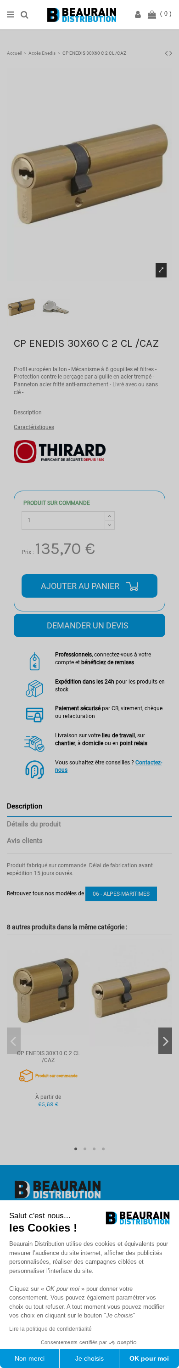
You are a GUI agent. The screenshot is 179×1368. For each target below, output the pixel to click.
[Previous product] (167, 53)
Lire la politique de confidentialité (50, 1329)
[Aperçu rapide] (48, 1043)
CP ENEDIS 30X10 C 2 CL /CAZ (48, 1056)
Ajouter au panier (81, 586)
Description (28, 412)
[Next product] (170, 53)
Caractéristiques (34, 427)
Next (165, 1041)
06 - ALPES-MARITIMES (121, 894)
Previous (14, 1041)
